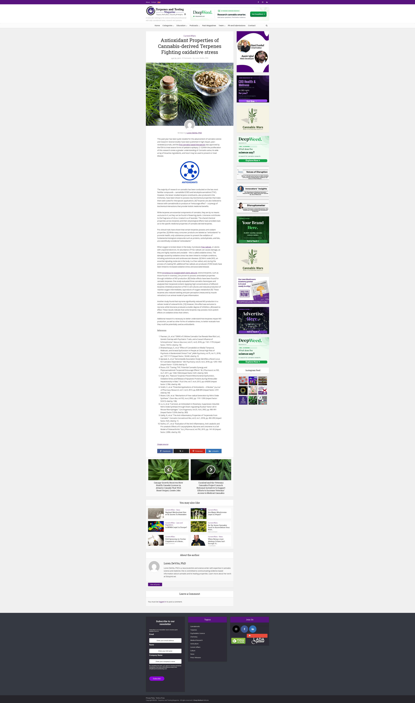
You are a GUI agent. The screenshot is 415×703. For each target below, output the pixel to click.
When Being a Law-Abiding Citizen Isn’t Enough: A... (216, 541)
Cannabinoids (195, 626)
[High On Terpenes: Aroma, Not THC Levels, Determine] (253, 381)
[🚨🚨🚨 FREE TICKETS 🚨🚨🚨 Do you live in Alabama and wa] (262, 390)
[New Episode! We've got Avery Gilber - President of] (262, 400)
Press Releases (195, 657)
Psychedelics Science (197, 633)
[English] (159, 2)
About (148, 2)
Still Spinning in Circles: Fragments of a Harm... (175, 540)
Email (151, 634)
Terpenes (193, 630)
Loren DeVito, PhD (201, 58)
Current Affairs (190, 36)
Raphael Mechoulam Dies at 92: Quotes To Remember (176, 513)
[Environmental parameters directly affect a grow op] (253, 400)
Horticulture (194, 644)
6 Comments (186, 58)
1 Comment (211, 546)
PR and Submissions (236, 25)
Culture (192, 651)
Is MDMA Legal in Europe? (176, 527)
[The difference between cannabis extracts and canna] (262, 381)
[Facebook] (244, 629)
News (178, 510)
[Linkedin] (252, 629)
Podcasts (194, 25)
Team (221, 25)
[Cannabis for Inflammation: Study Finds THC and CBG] (243, 381)
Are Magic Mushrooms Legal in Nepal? (217, 513)
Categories (167, 25)
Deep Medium (198, 700)
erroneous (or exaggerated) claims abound (179, 273)
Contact (153, 2)
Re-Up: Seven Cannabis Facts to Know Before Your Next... (219, 527)
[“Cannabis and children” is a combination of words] (253, 390)
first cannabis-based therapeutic (192, 144)
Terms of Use (160, 698)
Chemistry (193, 637)
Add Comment (212, 532)
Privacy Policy (150, 698)
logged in (162, 602)
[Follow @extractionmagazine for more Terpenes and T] (243, 400)
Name (151, 645)
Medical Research (196, 640)
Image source (162, 444)
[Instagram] (236, 629)
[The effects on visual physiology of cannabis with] (243, 390)
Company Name (155, 655)
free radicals (206, 247)
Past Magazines (209, 25)
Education (181, 25)
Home (157, 25)
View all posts (155, 584)
